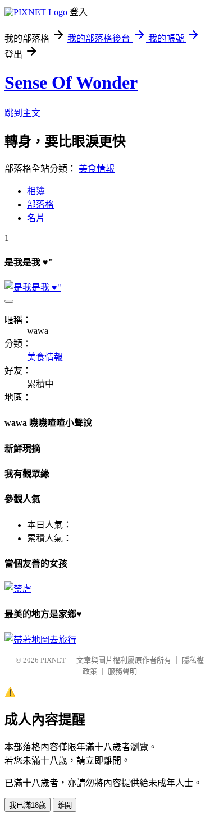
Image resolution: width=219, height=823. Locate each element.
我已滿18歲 (27, 805)
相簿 (36, 191)
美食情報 (97, 168)
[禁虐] (17, 589)
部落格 (40, 204)
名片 (36, 218)
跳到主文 (22, 113)
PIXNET (53, 660)
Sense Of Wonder (71, 82)
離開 (64, 805)
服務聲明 (122, 671)
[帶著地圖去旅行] (40, 640)
